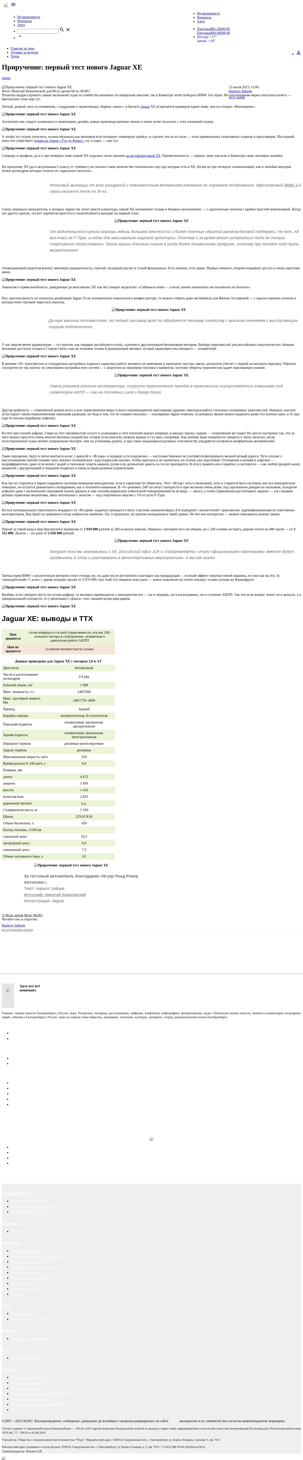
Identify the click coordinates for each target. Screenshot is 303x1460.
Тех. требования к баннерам (32, 1099)
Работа (8, 1330)
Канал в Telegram (15, 1115)
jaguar (6, 78)
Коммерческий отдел (26, 1039)
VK (57, 919)
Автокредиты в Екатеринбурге (34, 1267)
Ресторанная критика (27, 1358)
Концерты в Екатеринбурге (31, 1383)
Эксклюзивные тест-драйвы (32, 1319)
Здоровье (10, 1223)
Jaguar (145, 106)
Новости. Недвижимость (29, 1201)
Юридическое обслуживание (32, 1147)
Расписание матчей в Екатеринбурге (38, 1404)
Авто (21, 25)
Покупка (203, 29)
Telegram (45, 919)
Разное (16, 1410)
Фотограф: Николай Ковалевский (55, 895)
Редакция (18, 1033)
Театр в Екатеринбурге (28, 1388)
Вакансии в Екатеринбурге (31, 1338)
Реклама (10, 1075)
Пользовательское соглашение (33, 1063)
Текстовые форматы (26, 1094)
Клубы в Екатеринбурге (29, 1399)
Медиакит (18, 1083)
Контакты (11, 1025)
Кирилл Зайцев (13, 925)
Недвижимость (28, 17)
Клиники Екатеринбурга (29, 1231)
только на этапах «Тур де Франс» (59, 140)
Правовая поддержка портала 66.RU (45, 1128)
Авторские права (24, 1163)
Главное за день (22, 48)
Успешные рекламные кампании (65, 1119)
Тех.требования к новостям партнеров (40, 1104)
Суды (15, 1158)
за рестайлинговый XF (143, 156)
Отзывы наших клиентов (21, 1119)
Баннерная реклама (25, 1088)
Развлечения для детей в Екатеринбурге (41, 1393)
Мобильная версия (25, 1058)
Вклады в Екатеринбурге (30, 1278)
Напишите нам (16, 1050)
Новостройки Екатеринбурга (33, 1206)
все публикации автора (17, 929)
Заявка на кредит (23, 1283)
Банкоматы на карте (26, 1272)
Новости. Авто (22, 1313)
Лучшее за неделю (24, 52)
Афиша (9, 1369)
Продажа (204, 33)
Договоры (18, 1152)
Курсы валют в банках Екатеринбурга (39, 1256)
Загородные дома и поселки (32, 1212)
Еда (5, 1350)
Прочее (16, 1294)
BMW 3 (290, 185)
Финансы (24, 21)
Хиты (15, 56)
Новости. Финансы (25, 1251)
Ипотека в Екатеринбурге (30, 1262)
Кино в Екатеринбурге (28, 1377)
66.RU (174, 1421)
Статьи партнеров (24, 1289)
